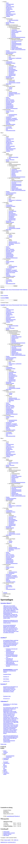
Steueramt (11, 67)
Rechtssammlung (9, 53)
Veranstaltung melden (10, 124)
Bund (10, 56)
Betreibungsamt (14, 47)
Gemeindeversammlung (11, 52)
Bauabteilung (11, 71)
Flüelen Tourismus (10, 110)
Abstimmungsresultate (13, 20)
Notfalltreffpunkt (9, 104)
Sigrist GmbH (7, 840)
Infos (10, 21)
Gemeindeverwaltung (10, 63)
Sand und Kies (9, 128)
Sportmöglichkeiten (13, 114)
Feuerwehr (13, 42)
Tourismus (25, 289)
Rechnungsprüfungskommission (18, 37)
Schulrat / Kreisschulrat (16, 31)
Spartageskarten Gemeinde (14, 82)
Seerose (10, 289)
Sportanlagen (11, 115)
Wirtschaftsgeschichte (10, 130)
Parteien (7, 50)
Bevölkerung (9, 7)
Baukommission (14, 32)
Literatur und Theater (10, 120)
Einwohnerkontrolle (13, 70)
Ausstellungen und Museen (12, 119)
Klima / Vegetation (10, 99)
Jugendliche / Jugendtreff (11, 118)
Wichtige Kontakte (10, 77)
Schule (6, 289)
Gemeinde (3, 289)
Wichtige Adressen (7, 834)
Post (7, 129)
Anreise (10, 88)
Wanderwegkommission (16, 48)
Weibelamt (13, 45)
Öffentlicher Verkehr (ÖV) (14, 93)
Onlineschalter (12, 81)
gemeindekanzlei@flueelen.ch (13, 816)
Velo (10, 96)
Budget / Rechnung (10, 22)
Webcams (8, 123)
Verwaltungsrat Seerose (16, 41)
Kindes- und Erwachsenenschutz (18, 49)
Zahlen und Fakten (10, 6)
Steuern (7, 23)
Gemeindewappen (10, 4)
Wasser (7, 97)
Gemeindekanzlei (12, 66)
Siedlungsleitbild (9, 107)
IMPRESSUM (4, 842)
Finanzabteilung (12, 69)
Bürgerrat (13, 34)
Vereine (7, 112)
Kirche (21, 289)
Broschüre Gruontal (10, 101)
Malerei (7, 121)
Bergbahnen (11, 94)
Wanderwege (9, 117)
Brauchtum (8, 12)
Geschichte (8, 5)
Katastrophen (9, 103)
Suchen (15, 285)
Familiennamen (9, 9)
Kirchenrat (13, 36)
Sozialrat (13, 33)
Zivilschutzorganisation (16, 44)
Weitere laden (3, 744)
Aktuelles (8, 16)
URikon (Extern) (9, 15)
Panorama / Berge (10, 102)
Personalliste (8, 76)
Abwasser (8, 98)
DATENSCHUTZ (12, 842)
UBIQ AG (16, 840)
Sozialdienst (11, 72)
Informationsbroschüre (11, 14)
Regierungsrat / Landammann (15, 58)
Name (7, 2)
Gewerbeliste (9, 126)
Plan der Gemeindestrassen (12, 108)
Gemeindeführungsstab (16, 43)
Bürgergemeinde (15, 289)
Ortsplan (10, 87)
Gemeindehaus (9, 61)
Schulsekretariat (12, 74)
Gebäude (8, 10)
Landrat (10, 59)
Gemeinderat (14, 29)
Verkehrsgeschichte (13, 92)
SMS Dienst (8, 83)
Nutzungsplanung (10, 106)
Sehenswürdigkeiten (10, 11)
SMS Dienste (6, 835)
